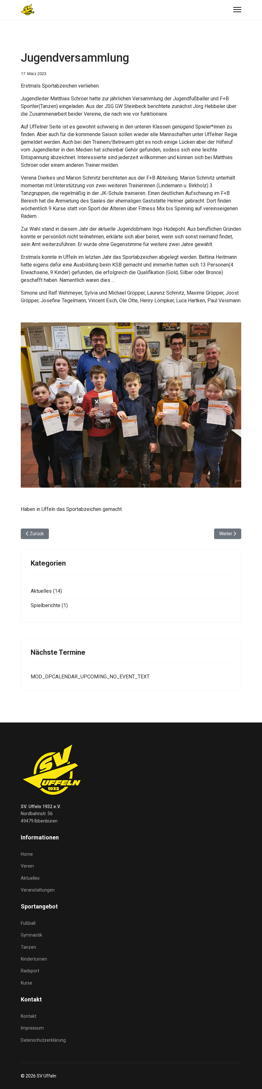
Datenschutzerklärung (43, 1040)
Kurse (26, 982)
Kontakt (28, 1016)
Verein (27, 866)
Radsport (30, 970)
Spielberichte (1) (49, 605)
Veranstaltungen (38, 889)
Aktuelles (30, 878)
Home (27, 854)
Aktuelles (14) (46, 591)
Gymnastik (31, 935)
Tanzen (28, 947)
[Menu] (237, 9)
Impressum (32, 1028)
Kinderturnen (34, 959)
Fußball (28, 923)
